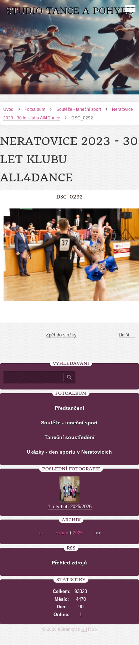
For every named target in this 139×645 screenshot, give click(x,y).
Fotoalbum (35, 109)
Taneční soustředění (69, 437)
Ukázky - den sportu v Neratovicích (69, 452)
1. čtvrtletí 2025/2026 (70, 506)
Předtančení (69, 408)
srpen (62, 533)
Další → (127, 334)
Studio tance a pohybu (70, 10)
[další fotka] (127, 258)
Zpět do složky (61, 334)
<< (41, 533)
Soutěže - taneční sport (78, 109)
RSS (92, 629)
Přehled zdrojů (69, 563)
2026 (78, 533)
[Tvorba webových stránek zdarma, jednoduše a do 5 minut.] (83, 630)
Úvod (8, 109)
